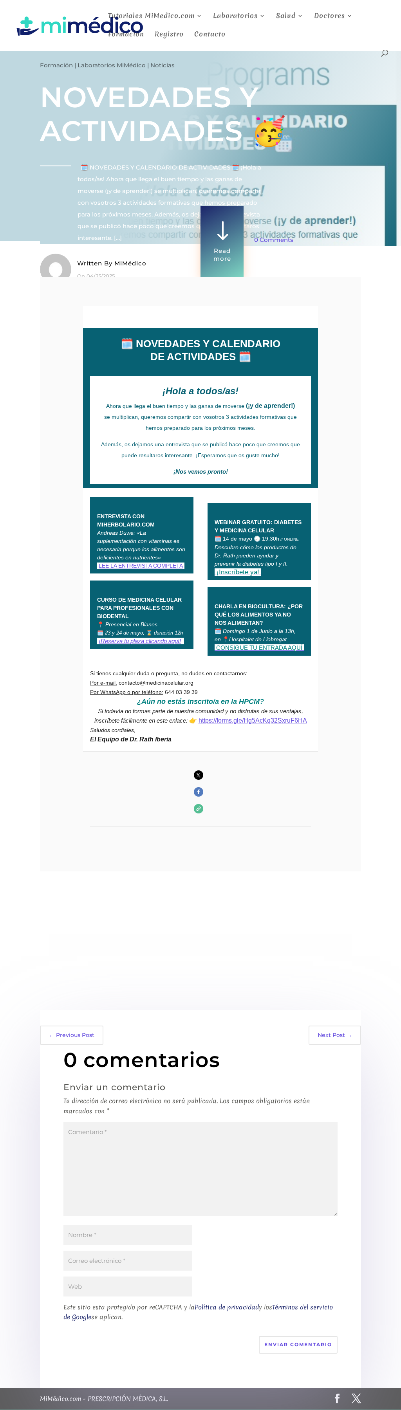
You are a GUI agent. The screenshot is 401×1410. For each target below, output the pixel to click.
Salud (286, 16)
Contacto (210, 34)
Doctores (329, 16)
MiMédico (130, 263)
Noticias (162, 65)
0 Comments (273, 239)
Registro (169, 34)
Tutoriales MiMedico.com (151, 16)
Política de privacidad (227, 1307)
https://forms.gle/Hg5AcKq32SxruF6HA (253, 720)
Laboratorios (235, 16)
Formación (126, 34)
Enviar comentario (298, 1344)
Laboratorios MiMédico (112, 65)
